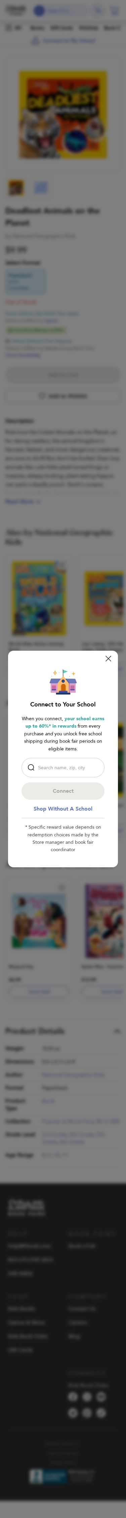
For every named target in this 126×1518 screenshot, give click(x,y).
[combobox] (64, 767)
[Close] (108, 658)
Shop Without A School (63, 809)
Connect (63, 791)
